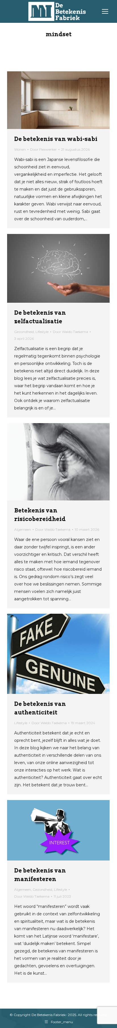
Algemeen (22, 529)
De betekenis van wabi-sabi (55, 139)
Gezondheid (24, 332)
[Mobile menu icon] (105, 11)
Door (43, 149)
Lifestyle (42, 332)
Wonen (20, 149)
